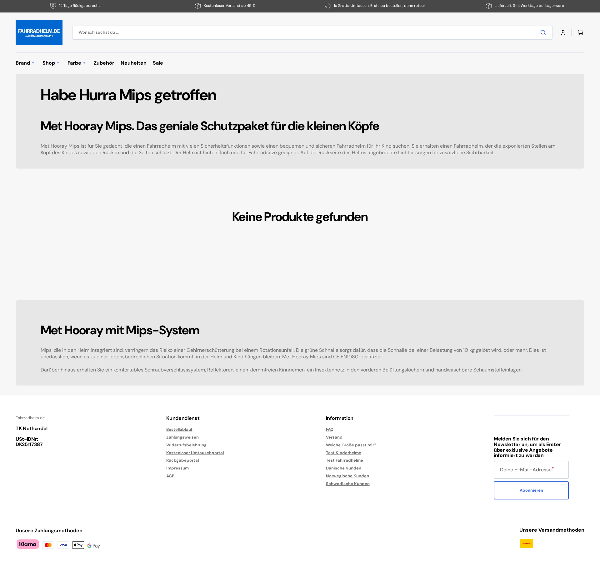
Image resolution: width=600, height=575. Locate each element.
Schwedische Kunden (348, 483)
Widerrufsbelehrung (186, 445)
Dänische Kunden (343, 468)
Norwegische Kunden (347, 476)
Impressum (177, 468)
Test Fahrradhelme (344, 460)
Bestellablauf (179, 429)
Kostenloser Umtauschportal (195, 452)
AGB (170, 476)
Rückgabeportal (182, 460)
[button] (563, 32)
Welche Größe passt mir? (351, 445)
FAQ (329, 429)
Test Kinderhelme (343, 452)
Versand (334, 437)
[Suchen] (544, 32)
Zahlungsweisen (182, 437)
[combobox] (312, 33)
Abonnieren (531, 490)
